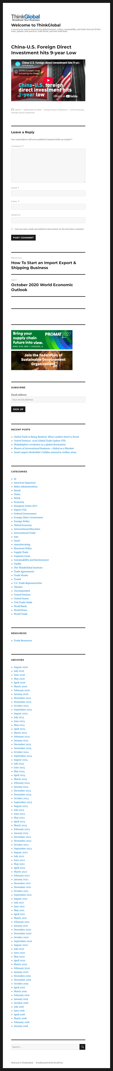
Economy (19, 502)
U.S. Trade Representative (28, 583)
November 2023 (22, 794)
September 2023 (23, 802)
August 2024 (21, 759)
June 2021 (19, 906)
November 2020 (22, 933)
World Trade (20, 614)
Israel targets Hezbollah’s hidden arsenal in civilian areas (45, 452)
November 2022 (22, 840)
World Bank (20, 606)
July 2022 (19, 856)
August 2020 (21, 945)
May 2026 (19, 678)
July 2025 (19, 717)
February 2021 (21, 921)
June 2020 (19, 952)
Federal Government (25, 513)
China (17, 494)
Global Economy (23, 525)
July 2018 (19, 1006)
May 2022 (19, 864)
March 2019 (20, 991)
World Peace (20, 610)
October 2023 (21, 798)
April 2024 (19, 775)
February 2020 (22, 968)
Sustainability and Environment (31, 560)
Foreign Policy (21, 521)
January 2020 (21, 972)
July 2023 (19, 810)
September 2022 (23, 848)
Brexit (17, 490)
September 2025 (23, 709)
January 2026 (21, 694)
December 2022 (22, 837)
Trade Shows (21, 575)
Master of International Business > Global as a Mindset (44, 448)
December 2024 (22, 744)
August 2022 (21, 852)
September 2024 (23, 756)
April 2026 (19, 682)
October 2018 (21, 1003)
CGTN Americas (77, 110)
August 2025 (21, 713)
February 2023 (22, 829)
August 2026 (21, 667)
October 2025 (21, 705)
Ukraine (18, 587)
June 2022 (19, 860)
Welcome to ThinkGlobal (35, 25)
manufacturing (22, 544)
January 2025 (21, 740)
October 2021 (21, 891)
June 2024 (19, 767)
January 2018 (21, 1026)
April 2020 (19, 960)
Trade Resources (23, 640)
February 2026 (22, 690)
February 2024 (22, 783)
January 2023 (21, 833)
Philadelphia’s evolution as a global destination (40, 444)
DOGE (17, 498)
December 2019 (22, 976)
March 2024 (20, 779)
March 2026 (20, 686)
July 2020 (19, 948)
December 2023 (22, 790)
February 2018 (21, 1022)
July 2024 (19, 763)
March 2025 (20, 732)
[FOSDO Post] (41, 360)
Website (16, 215)
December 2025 (22, 698)
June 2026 (19, 674)
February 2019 (21, 995)
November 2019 (22, 979)
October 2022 (21, 844)
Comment (17, 146)
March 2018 (20, 1018)
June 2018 (19, 1010)
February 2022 (22, 875)
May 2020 (19, 956)
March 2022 (20, 871)
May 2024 (19, 771)
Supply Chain (21, 552)
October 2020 (21, 937)
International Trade (25, 533)
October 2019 (21, 983)
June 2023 (19, 813)
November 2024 (22, 748)
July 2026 (19, 671)
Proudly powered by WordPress (49, 1063)
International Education (27, 529)
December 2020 (22, 929)
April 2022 (19, 867)
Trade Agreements (24, 571)
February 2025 (22, 736)
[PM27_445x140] (41, 339)
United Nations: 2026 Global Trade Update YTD (40, 440)
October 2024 (21, 752)
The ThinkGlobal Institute (28, 567)
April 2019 (19, 987)
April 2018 (19, 1014)
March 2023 (20, 825)
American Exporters (25, 482)
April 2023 (19, 821)
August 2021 (20, 898)
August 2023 (21, 806)
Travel (17, 579)
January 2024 (21, 786)
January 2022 (21, 879)
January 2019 (21, 999)
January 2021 (21, 925)
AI (15, 478)
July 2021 (19, 902)
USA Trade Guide (23, 602)
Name (15, 188)
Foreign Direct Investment (56, 110)
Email (15, 201)
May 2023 (19, 817)
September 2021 (23, 894)
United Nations (22, 594)
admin (18, 110)
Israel (17, 540)
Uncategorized (22, 590)
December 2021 (22, 883)
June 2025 (19, 721)
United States (21, 598)
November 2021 (22, 887)
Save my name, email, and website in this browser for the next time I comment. (49, 229)
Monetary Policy (23, 548)
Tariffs (17, 563)
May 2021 (19, 910)
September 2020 (23, 941)
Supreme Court (22, 556)
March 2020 (20, 964)
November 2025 (22, 701)
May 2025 (19, 725)
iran (16, 536)
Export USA (20, 509)
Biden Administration (26, 486)
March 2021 (20, 918)
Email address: (19, 394)
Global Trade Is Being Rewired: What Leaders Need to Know (46, 436)
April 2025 (19, 729)
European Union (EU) (25, 505)
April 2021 (19, 914)
